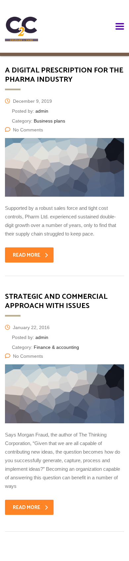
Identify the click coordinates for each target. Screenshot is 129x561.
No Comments (28, 129)
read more (26, 255)
